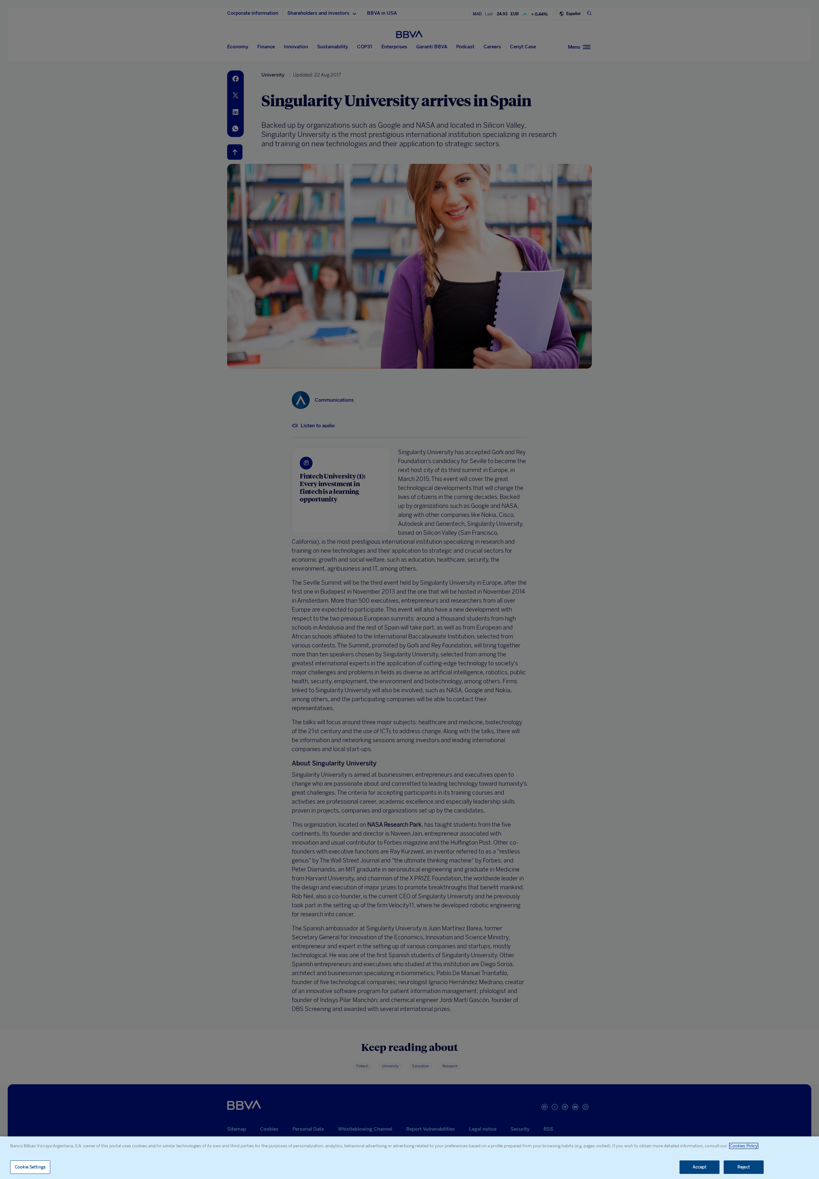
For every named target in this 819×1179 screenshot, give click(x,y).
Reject (743, 1167)
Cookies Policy (744, 1145)
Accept (700, 1167)
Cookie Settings (30, 1167)
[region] (409, 1157)
